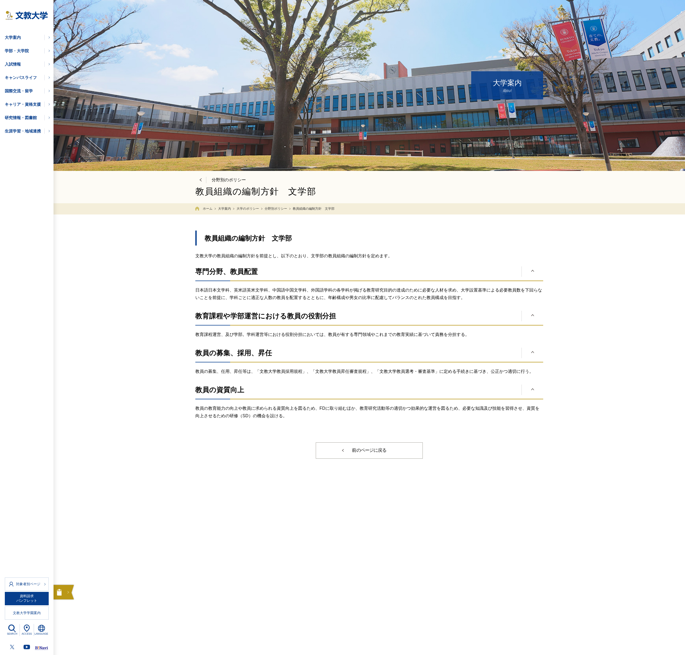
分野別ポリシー (276, 208)
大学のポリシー (248, 208)
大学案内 (224, 208)
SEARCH (12, 634)
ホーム (207, 208)
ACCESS (27, 634)
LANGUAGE (41, 634)
